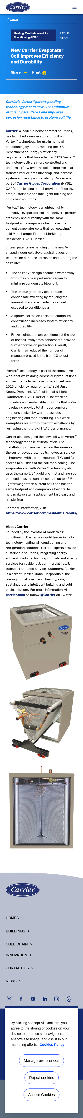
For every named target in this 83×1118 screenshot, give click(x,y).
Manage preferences (41, 1060)
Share (19, 72)
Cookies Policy (52, 1045)
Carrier (12, 130)
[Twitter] (12, 995)
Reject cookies (41, 1077)
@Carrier (47, 594)
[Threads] (70, 995)
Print (39, 72)
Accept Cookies (41, 1095)
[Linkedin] (47, 995)
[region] (41, 1059)
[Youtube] (36, 995)
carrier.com (15, 594)
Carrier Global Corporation (38, 183)
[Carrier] (23, 889)
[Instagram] (59, 995)
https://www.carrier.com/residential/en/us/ (41, 512)
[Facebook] (24, 995)
